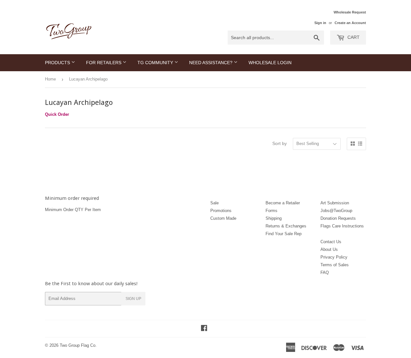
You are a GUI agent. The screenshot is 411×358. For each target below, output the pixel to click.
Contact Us (330, 241)
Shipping (274, 218)
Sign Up (133, 298)
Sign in (320, 23)
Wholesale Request (350, 12)
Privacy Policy (333, 257)
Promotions (221, 210)
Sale (214, 202)
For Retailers (104, 62)
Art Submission (334, 202)
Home (50, 79)
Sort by (279, 143)
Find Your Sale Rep (284, 233)
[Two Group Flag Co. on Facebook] (204, 329)
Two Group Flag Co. (78, 345)
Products (58, 62)
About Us (329, 249)
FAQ (324, 272)
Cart (353, 37)
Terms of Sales (334, 264)
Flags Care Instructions (342, 226)
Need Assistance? (211, 62)
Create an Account (350, 23)
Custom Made (223, 218)
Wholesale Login (270, 62)
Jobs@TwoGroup (336, 210)
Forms (271, 210)
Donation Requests (338, 218)
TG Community (155, 62)
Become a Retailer (283, 202)
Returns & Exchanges (286, 226)
